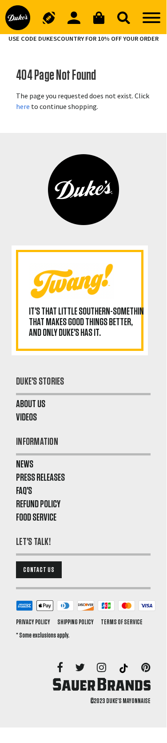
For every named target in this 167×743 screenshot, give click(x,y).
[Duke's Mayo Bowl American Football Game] (48, 17)
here (23, 106)
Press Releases (40, 477)
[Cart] (98, 17)
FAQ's (24, 491)
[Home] (20, 17)
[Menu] (151, 17)
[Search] (123, 17)
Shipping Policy (75, 622)
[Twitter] (80, 668)
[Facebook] (60, 668)
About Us (30, 404)
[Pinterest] (146, 668)
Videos (26, 417)
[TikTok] (124, 668)
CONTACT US (39, 569)
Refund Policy (38, 504)
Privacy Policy (33, 622)
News (24, 464)
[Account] (73, 17)
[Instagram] (102, 668)
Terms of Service (122, 622)
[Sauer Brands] (102, 684)
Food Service (36, 517)
